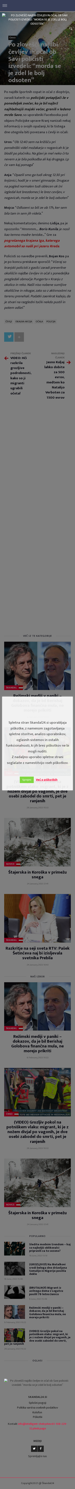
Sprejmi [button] (26, 779)
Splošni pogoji (37, 1402)
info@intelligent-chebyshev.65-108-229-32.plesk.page (42, 1426)
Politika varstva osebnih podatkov (37, 1407)
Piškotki (37, 1417)
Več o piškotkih (47, 779)
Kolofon (37, 1412)
